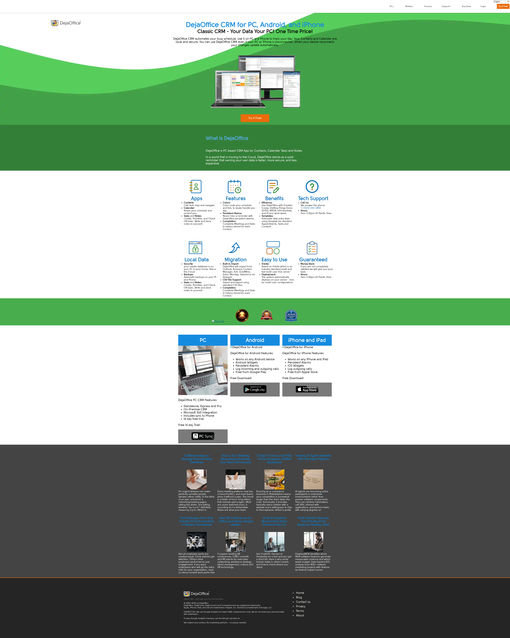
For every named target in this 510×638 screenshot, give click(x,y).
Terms (300, 611)
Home (300, 592)
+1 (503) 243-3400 (311, 208)
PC (391, 6)
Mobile (408, 6)
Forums (428, 6)
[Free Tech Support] (242, 321)
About (300, 615)
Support (445, 6)
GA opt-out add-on (231, 618)
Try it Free (503, 6)
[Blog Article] (196, 484)
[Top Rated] (291, 321)
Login (483, 6)
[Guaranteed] (267, 321)
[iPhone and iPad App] (307, 389)
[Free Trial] (218, 321)
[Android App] (255, 389)
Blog (299, 597)
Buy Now (466, 6)
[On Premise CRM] (203, 389)
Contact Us (303, 601)
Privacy (300, 606)
